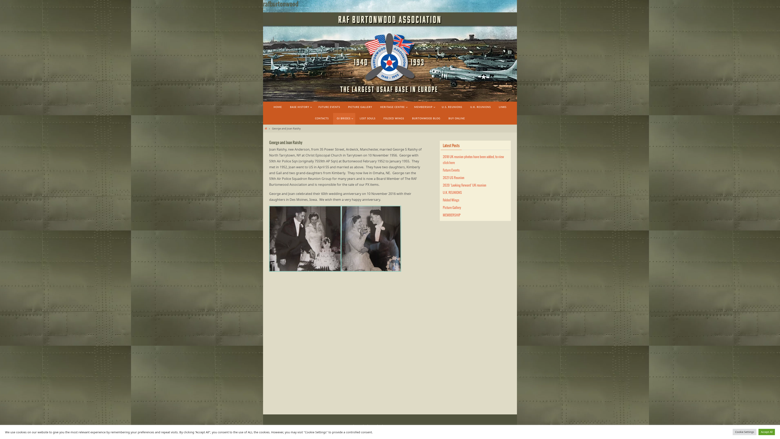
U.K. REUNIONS (452, 193)
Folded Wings (451, 200)
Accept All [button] (766, 432)
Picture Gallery (452, 208)
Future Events (451, 170)
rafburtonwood (280, 4)
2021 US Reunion (453, 178)
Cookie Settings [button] (744, 432)
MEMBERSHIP (451, 215)
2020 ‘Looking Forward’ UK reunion (464, 185)
